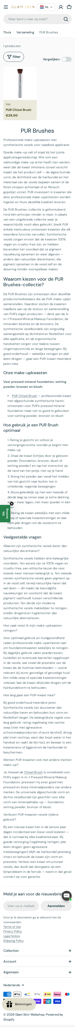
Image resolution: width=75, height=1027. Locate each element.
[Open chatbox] (67, 896)
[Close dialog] (70, 498)
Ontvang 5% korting (55, 528)
